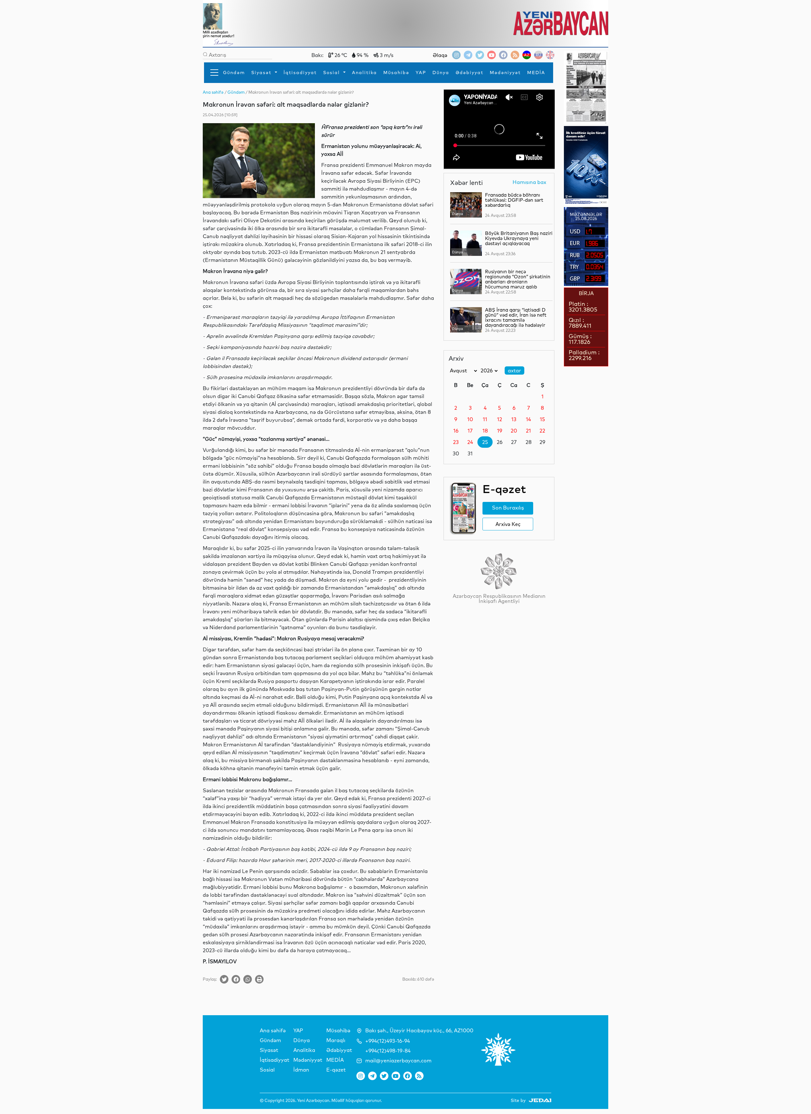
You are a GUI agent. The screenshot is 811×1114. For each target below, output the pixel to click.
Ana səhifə (273, 1030)
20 (514, 430)
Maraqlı (335, 1040)
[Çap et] (259, 979)
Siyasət (262, 72)
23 (456, 442)
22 (542, 430)
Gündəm (234, 72)
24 (470, 442)
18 (485, 430)
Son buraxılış (508, 507)
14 (528, 419)
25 (485, 442)
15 (542, 419)
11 (485, 419)
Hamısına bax (529, 182)
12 (499, 419)
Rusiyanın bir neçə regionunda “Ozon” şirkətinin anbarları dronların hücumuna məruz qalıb (517, 279)
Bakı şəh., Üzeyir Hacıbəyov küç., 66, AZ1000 (419, 1030)
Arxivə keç (507, 524)
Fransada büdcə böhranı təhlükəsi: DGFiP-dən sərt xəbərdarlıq (514, 200)
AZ (526, 55)
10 (470, 419)
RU (538, 55)
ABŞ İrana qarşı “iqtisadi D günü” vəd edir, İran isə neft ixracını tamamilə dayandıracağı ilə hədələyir (515, 317)
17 (470, 430)
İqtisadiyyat (300, 72)
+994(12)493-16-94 (387, 1040)
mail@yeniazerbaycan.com (398, 1060)
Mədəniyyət (505, 72)
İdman (301, 1069)
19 (499, 430)
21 (528, 430)
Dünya (440, 72)
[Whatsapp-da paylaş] (247, 979)
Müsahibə (396, 72)
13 (513, 419)
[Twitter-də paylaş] (224, 979)
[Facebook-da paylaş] (236, 979)
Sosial (332, 72)
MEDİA (536, 72)
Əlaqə (440, 55)
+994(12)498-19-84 (388, 1050)
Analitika (364, 72)
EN (550, 55)
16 (455, 430)
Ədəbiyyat (469, 72)
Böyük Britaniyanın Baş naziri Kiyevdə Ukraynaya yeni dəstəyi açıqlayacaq (518, 238)
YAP (421, 72)
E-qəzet (336, 1069)
